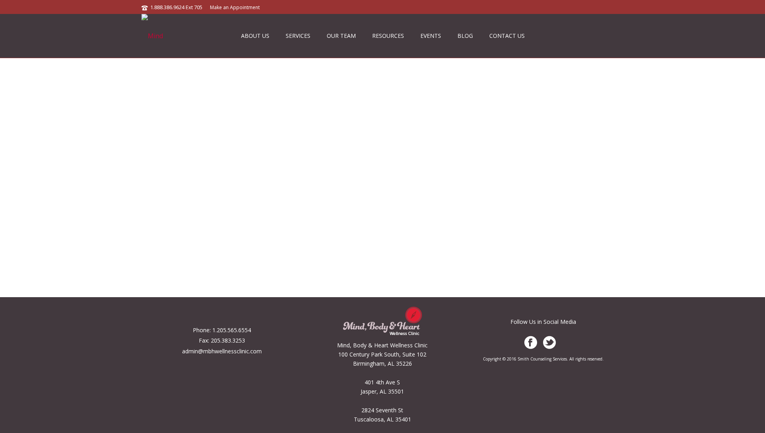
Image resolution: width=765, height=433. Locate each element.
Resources (388, 35)
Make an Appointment (235, 7)
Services (298, 35)
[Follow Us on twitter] (549, 342)
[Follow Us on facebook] (530, 342)
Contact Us (507, 35)
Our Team (341, 35)
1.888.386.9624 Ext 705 (176, 7)
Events (430, 35)
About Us (255, 35)
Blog (465, 35)
